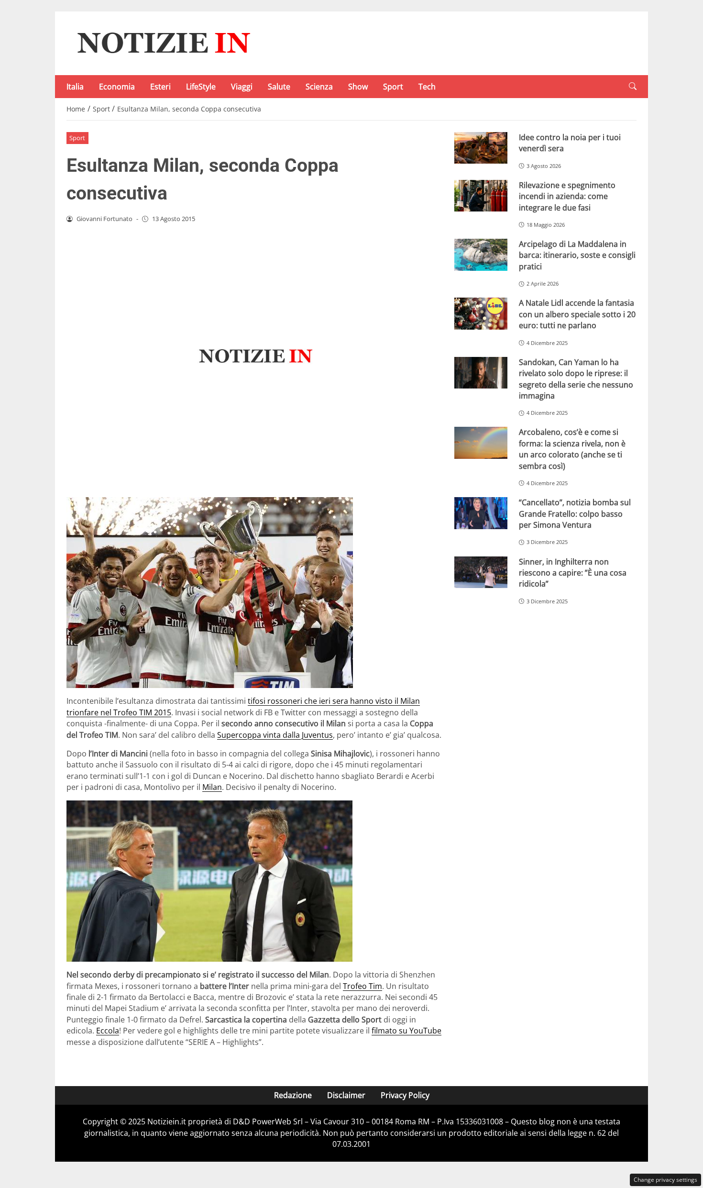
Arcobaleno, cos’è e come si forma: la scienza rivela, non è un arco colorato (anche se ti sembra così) (572, 449)
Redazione (293, 1095)
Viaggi (242, 86)
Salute (279, 86)
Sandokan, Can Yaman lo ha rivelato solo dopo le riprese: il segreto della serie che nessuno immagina (576, 379)
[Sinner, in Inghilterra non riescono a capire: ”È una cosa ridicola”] (480, 572)
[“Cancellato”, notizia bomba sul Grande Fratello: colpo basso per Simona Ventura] (480, 513)
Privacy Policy (405, 1095)
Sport (393, 86)
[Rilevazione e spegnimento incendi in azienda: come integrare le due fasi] (480, 196)
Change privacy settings (665, 1180)
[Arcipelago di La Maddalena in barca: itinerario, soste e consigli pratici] (480, 255)
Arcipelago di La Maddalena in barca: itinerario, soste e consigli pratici (577, 255)
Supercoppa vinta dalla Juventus (275, 735)
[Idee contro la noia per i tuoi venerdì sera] (480, 148)
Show (358, 86)
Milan (212, 787)
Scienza (319, 86)
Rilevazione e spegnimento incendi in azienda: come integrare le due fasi (567, 196)
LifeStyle (201, 86)
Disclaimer (346, 1095)
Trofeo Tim (362, 986)
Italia (75, 86)
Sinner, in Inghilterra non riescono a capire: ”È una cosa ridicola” (572, 572)
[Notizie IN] (162, 42)
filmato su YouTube (406, 1030)
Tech (427, 86)
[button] (633, 86)
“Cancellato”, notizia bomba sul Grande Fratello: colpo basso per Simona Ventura (575, 513)
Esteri (160, 86)
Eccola (107, 1030)
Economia (117, 86)
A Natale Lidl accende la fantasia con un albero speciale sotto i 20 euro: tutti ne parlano (577, 314)
